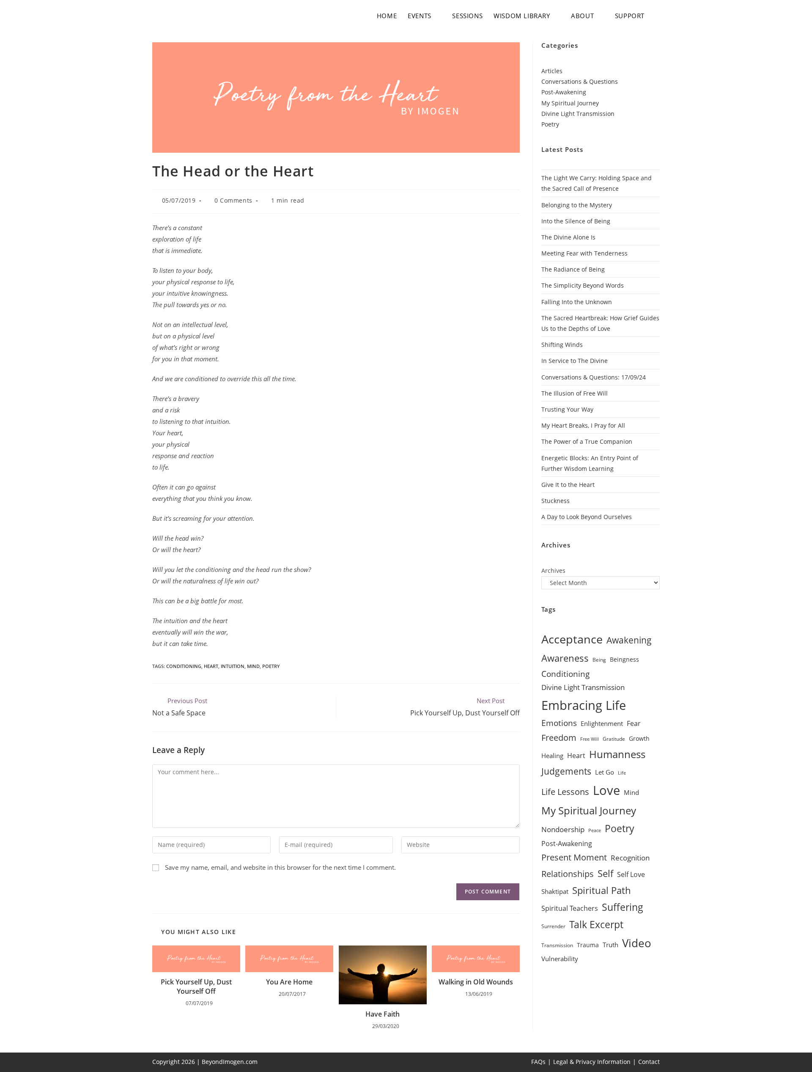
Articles (551, 71)
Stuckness (555, 501)
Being (599, 659)
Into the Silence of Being (575, 221)
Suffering (622, 907)
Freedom (558, 737)
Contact (649, 1062)
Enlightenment (602, 723)
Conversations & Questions (579, 81)
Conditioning (183, 666)
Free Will (589, 739)
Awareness (565, 657)
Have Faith (382, 1014)
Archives (553, 570)
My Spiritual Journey (570, 103)
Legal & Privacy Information (592, 1062)
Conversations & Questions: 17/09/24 (593, 377)
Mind (253, 666)
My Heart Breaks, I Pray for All (583, 425)
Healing (552, 755)
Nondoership (562, 829)
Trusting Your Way (567, 409)
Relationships (567, 874)
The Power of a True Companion (586, 441)
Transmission (557, 945)
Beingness (624, 659)
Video (636, 943)
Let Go (604, 772)
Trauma (588, 945)
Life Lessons (565, 791)
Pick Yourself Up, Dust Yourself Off (196, 986)
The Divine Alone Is (568, 237)
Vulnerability (559, 958)
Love (606, 790)
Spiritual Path (601, 890)
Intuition (232, 666)
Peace (594, 830)
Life (622, 773)
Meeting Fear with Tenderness (584, 253)
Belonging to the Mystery (576, 205)
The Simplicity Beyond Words (582, 285)
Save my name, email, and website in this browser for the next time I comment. (280, 867)
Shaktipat (554, 891)
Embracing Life (583, 705)
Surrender (553, 926)
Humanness (617, 754)
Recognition (630, 858)
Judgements (566, 771)
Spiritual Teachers (569, 908)
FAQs (538, 1062)
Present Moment (574, 857)
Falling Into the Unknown (576, 302)
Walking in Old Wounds (476, 982)
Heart (211, 666)
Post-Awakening (563, 92)
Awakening (629, 640)
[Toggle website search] (658, 15)
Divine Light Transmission (577, 114)
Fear (634, 723)
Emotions (559, 722)
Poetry (271, 666)
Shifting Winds (562, 345)
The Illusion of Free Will (574, 393)
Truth (610, 944)
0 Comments (233, 200)
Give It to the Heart (568, 485)
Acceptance (572, 639)
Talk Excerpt (596, 924)
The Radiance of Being (573, 269)
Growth (639, 738)
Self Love (631, 874)
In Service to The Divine (574, 361)
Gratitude (614, 738)
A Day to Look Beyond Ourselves (586, 517)
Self (605, 873)
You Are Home (289, 982)
